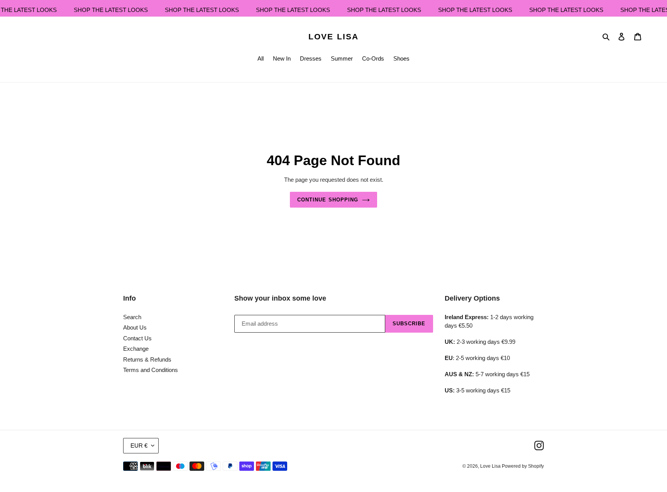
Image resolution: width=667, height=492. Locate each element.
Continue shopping (327, 200)
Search (132, 317)
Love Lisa (333, 36)
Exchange (136, 348)
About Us (135, 327)
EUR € (138, 445)
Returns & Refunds (147, 359)
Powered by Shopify (523, 466)
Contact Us (137, 338)
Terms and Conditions (150, 370)
